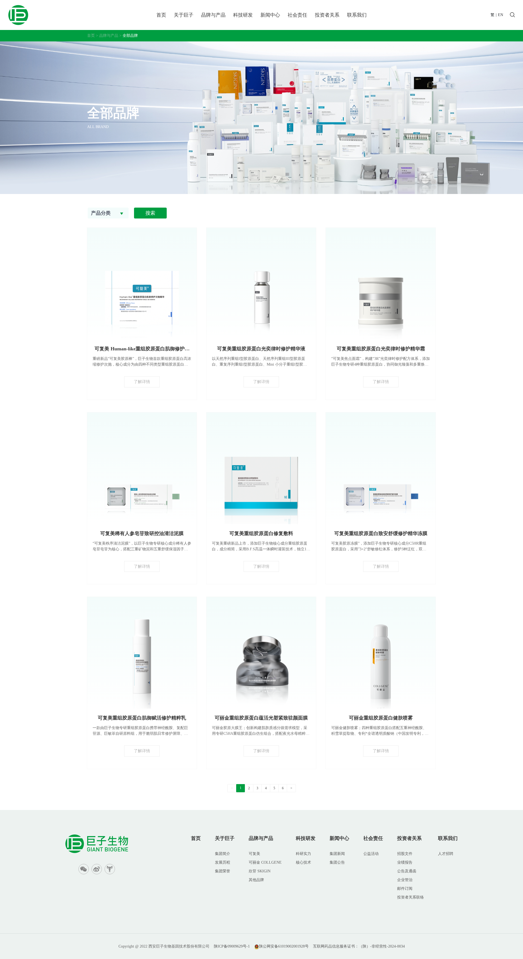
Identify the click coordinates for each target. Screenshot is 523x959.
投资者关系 (327, 15)
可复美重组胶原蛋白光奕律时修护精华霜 (381, 348)
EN (500, 15)
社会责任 (297, 15)
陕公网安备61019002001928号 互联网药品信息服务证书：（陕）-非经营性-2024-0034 (332, 946)
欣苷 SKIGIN (259, 871)
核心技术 (303, 862)
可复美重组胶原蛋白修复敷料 (261, 533)
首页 (161, 15)
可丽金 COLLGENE (265, 862)
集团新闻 (337, 854)
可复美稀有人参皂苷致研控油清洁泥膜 (142, 533)
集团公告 (337, 862)
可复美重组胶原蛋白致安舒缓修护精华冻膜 (380, 533)
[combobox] (108, 213)
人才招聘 (445, 854)
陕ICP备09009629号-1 (232, 946)
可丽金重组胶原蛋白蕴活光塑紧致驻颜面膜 (261, 718)
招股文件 (404, 854)
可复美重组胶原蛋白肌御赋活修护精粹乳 (142, 718)
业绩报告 (404, 862)
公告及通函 (406, 871)
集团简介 (222, 854)
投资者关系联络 (410, 897)
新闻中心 (270, 15)
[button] (108, 213)
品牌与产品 (213, 15)
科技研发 (243, 15)
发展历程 (222, 862)
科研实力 (303, 854)
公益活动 (371, 854)
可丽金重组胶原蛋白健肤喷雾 (381, 718)
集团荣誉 (222, 871)
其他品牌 (256, 880)
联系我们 (357, 15)
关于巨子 (183, 15)
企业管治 (404, 880)
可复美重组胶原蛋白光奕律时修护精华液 (261, 348)
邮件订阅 (404, 889)
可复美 (254, 854)
